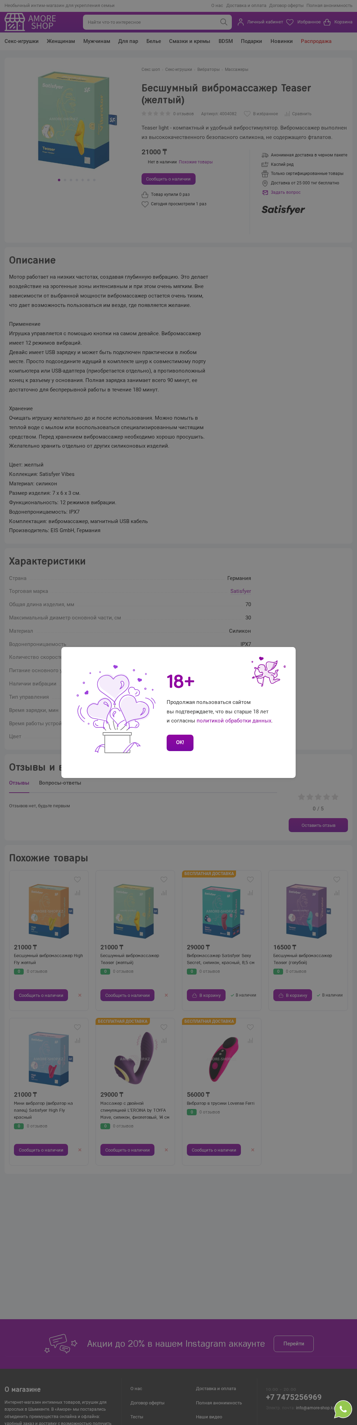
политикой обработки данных (234, 721)
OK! (180, 742)
